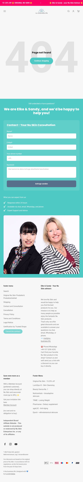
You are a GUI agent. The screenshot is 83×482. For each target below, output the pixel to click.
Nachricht (10, 165)
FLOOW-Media (10, 474)
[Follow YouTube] (15, 444)
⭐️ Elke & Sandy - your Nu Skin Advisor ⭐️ (63, 3)
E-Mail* (9, 143)
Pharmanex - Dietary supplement (45, 404)
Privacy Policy (8, 314)
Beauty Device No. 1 (40, 389)
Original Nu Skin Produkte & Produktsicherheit (14, 296)
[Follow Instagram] (10, 444)
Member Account (9, 405)
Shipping (6, 302)
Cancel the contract (13, 331)
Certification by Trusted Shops (14, 327)
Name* (9, 131)
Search (6, 291)
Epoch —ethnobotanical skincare (45, 412)
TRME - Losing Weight (41, 400)
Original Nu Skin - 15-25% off (44, 381)
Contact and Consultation (13, 306)
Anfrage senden (41, 184)
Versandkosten (23, 454)
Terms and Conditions (11, 318)
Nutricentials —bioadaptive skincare (43, 394)
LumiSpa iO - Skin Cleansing (43, 385)
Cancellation (8, 310)
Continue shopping (41, 61)
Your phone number (14, 154)
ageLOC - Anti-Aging (40, 408)
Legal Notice (8, 322)
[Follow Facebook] (4, 444)
